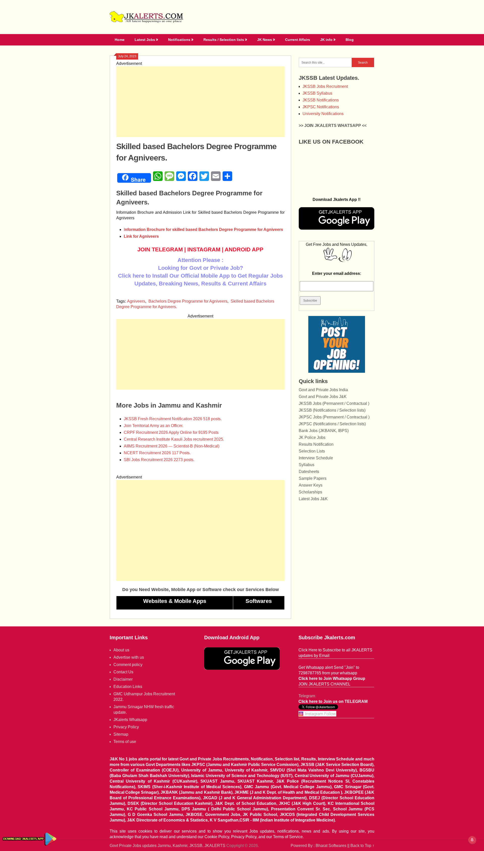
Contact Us (123, 672)
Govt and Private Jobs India (323, 390)
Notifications (179, 40)
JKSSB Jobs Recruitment (325, 86)
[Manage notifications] (472, 840)
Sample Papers (312, 478)
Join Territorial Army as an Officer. (153, 425)
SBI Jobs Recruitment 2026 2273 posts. (159, 460)
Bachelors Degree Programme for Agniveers (187, 301)
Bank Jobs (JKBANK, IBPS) (324, 431)
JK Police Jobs (312, 437)
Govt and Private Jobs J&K (323, 396)
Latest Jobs (145, 40)
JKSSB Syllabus (317, 93)
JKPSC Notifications (320, 107)
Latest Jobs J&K (313, 499)
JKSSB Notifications (320, 100)
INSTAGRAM (203, 249)
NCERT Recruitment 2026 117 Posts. (157, 453)
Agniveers (136, 301)
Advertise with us (128, 657)
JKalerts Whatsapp (130, 719)
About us (121, 650)
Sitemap (120, 734)
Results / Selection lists (223, 40)
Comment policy (127, 664)
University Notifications (323, 114)
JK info (326, 40)
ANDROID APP (244, 249)
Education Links (127, 686)
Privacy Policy (126, 727)
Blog (350, 40)
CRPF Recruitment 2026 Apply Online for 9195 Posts (171, 432)
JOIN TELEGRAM (160, 249)
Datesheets (309, 471)
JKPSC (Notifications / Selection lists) (332, 424)
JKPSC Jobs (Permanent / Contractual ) (334, 417)
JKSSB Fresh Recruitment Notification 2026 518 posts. (173, 419)
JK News (264, 40)
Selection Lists (312, 451)
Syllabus (306, 465)
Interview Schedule (316, 458)
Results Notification (316, 444)
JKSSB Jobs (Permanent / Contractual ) (334, 403)
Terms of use (124, 741)
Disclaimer (123, 679)
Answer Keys (310, 485)
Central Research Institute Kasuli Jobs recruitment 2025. (174, 439)
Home (120, 40)
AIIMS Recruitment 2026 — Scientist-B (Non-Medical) (171, 446)
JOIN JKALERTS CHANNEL (324, 684)
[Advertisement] (200, 101)
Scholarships (310, 492)
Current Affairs (297, 40)
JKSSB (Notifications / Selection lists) (332, 410)
